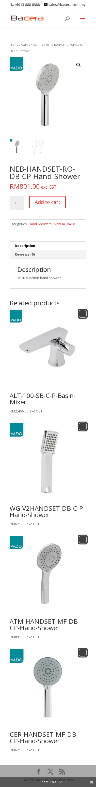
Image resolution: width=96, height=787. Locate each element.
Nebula (37, 45)
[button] (78, 65)
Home (14, 45)
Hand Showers (40, 224)
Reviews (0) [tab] (25, 254)
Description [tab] (25, 245)
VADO (25, 45)
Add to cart (47, 202)
